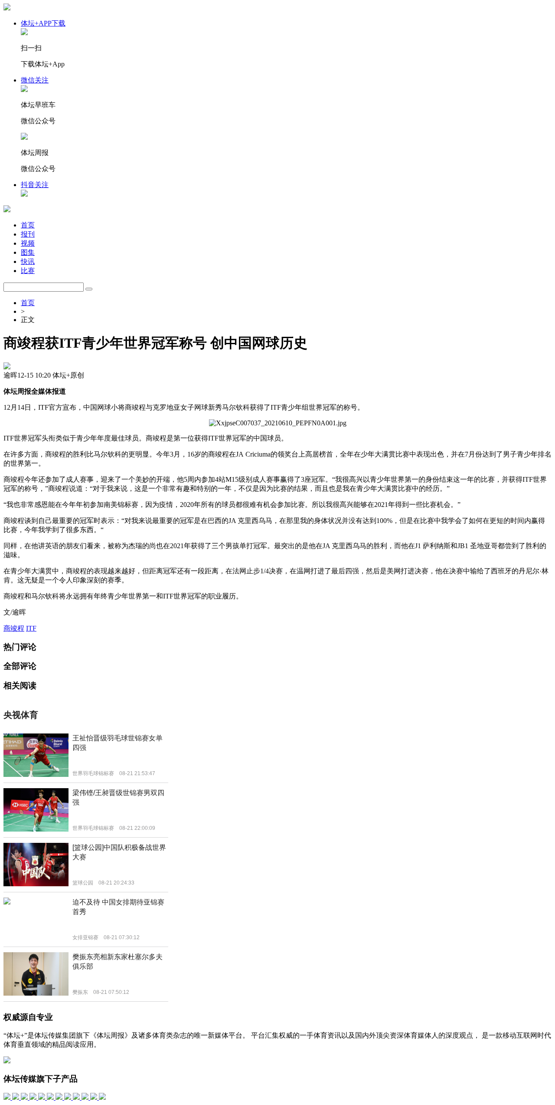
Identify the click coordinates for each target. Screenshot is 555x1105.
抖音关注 (35, 184)
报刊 (28, 234)
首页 (28, 225)
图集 (28, 252)
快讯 (28, 261)
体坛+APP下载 (43, 23)
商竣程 (13, 628)
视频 (28, 243)
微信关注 (35, 80)
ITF (31, 628)
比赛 (28, 270)
